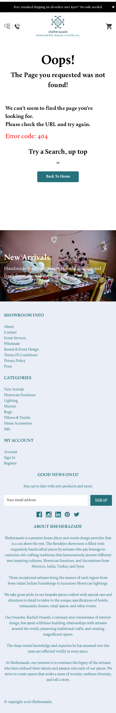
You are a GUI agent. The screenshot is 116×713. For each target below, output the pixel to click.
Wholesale (12, 344)
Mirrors (10, 407)
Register (10, 463)
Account (10, 452)
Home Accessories (18, 424)
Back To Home (58, 177)
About (9, 327)
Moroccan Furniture (20, 395)
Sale (7, 429)
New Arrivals (14, 390)
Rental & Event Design (21, 350)
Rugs (8, 412)
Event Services (15, 338)
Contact (10, 333)
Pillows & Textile (17, 418)
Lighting (11, 401)
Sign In (9, 458)
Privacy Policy (14, 361)
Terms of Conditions (20, 355)
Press (8, 367)
